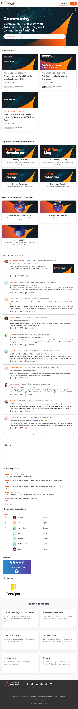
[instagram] (46, 684)
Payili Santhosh (22, 544)
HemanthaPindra (15, 401)
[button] (1, 3)
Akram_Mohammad (16, 367)
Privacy (13, 696)
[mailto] (51, 684)
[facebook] (27, 684)
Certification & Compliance (39, 699)
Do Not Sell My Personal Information (26, 696)
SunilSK (12, 299)
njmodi (12, 334)
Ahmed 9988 (14, 384)
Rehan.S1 (12, 317)
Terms (55, 696)
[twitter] (32, 684)
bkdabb (20, 549)
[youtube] (41, 684)
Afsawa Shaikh (14, 351)
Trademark (62, 696)
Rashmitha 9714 (14, 282)
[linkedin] (37, 684)
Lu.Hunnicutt (14, 260)
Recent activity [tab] (7, 255)
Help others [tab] (18, 255)
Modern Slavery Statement (45, 696)
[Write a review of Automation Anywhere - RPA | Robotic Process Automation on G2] (39, 567)
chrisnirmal (13, 417)
